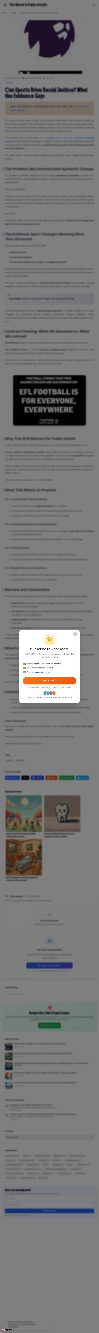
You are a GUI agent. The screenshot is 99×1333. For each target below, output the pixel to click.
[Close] (75, 634)
